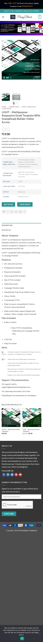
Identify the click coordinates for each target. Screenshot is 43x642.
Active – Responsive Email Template (10, 430)
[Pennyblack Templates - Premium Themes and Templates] (21, 17)
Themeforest (14, 107)
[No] (40, 634)
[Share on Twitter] (12, 212)
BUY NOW (8, 204)
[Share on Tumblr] (24, 212)
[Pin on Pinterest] (20, 212)
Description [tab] (7, 225)
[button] (3, 17)
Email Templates (29, 107)
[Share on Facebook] (8, 212)
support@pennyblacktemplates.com (16, 387)
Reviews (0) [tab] (6, 230)
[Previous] (5, 66)
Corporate (6, 109)
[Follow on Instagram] (8, 475)
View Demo (24, 204)
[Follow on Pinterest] (16, 475)
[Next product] (4, 129)
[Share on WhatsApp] (4, 212)
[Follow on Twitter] (12, 475)
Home (4, 107)
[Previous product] (8, 129)
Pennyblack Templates (28, 531)
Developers (31, 395)
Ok (22, 638)
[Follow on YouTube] (20, 475)
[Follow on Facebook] (4, 475)
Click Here (26, 391)
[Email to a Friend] (16, 212)
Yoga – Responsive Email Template (31, 430)
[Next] (38, 66)
